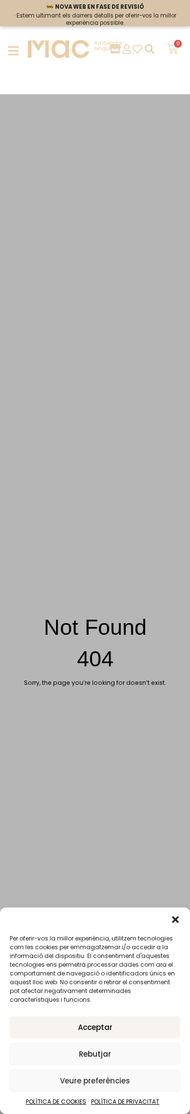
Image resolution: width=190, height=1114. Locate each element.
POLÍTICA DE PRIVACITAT (125, 1101)
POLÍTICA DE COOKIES (56, 1101)
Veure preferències (95, 1081)
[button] (175, 919)
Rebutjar (95, 1054)
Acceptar (95, 1027)
